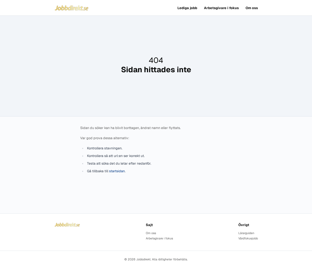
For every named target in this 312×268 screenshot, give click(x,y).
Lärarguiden (246, 233)
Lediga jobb (187, 8)
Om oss (252, 8)
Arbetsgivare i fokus (221, 8)
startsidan (117, 171)
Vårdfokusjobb (248, 238)
